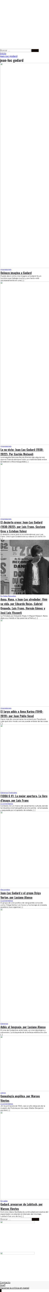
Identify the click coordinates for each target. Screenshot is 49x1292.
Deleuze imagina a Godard (16, 273)
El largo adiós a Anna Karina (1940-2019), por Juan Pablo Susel (21, 713)
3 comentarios (6, 901)
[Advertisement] (24, 24)
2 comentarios (6, 804)
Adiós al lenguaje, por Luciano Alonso (23, 1027)
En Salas (4, 596)
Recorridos (5, 890)
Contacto (5, 1282)
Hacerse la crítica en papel (14, 1288)
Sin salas (4, 1201)
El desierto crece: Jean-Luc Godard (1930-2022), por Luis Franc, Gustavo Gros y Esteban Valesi (22, 526)
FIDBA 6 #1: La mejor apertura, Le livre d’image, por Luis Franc (23, 798)
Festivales (12, 793)
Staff (2, 1285)
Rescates (12, 596)
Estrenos (4, 793)
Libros (3, 1093)
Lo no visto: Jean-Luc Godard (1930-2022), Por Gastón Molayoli (22, 451)
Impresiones (5, 269)
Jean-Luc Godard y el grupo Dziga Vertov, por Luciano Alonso (20, 895)
